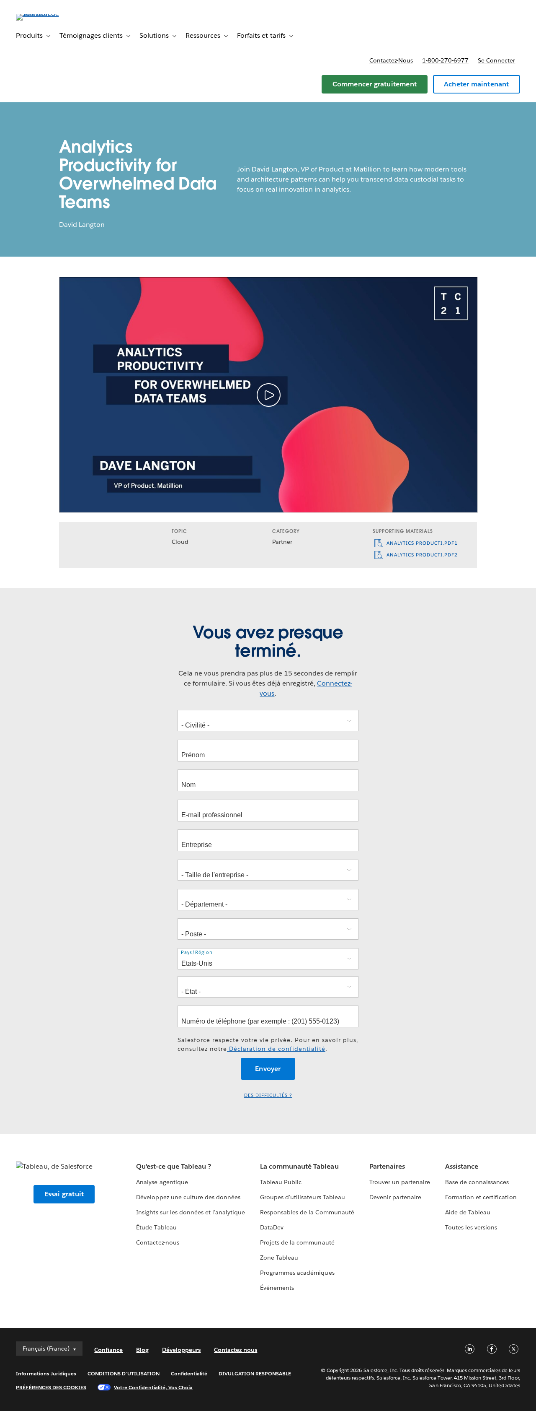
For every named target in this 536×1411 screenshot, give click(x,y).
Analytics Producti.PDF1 (421, 543)
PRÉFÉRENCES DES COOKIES (51, 1387)
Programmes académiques (297, 1272)
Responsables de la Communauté (307, 1212)
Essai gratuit (64, 1194)
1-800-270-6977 (445, 60)
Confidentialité (189, 1373)
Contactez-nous (391, 60)
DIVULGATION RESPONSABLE (255, 1373)
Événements (277, 1287)
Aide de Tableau (467, 1212)
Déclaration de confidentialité (276, 1048)
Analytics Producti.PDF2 (421, 555)
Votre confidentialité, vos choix (153, 1387)
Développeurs (181, 1350)
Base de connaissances (477, 1182)
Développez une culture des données (188, 1197)
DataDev (271, 1227)
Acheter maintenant (476, 84)
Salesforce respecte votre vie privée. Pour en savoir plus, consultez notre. (268, 1044)
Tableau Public (281, 1182)
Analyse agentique (162, 1182)
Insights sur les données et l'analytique (190, 1212)
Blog (142, 1350)
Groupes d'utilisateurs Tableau (302, 1197)
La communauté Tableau (299, 1166)
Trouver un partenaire (399, 1182)
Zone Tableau (279, 1257)
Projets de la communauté (297, 1242)
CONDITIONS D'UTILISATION (124, 1373)
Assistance (461, 1166)
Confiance (108, 1350)
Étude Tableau (156, 1227)
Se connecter (496, 60)
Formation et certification (481, 1197)
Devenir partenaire (395, 1197)
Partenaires (387, 1166)
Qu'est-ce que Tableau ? (173, 1166)
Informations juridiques (46, 1373)
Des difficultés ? (268, 1095)
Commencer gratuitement (374, 84)
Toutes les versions (471, 1227)
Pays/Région (197, 952)
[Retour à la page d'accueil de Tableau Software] (47, 13)
